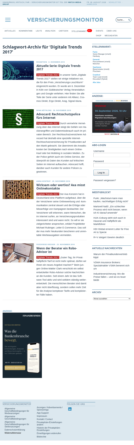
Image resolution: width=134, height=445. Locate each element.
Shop (98, 35)
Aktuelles (10, 31)
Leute (39, 31)
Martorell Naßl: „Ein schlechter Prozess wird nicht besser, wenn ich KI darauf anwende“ (110, 209)
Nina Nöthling (44, 110)
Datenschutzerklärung (15, 430)
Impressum (42, 416)
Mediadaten (111, 35)
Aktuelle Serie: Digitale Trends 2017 (58, 67)
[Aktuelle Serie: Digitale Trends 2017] (18, 70)
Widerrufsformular (13, 433)
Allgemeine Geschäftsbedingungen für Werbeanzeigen (17, 410)
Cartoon (63, 31)
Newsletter (115, 2)
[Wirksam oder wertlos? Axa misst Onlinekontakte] (18, 189)
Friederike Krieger (45, 244)
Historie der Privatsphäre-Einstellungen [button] (48, 429)
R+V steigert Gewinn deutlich (108, 237)
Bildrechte (41, 437)
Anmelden (92, 4)
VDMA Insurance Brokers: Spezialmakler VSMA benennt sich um (111, 265)
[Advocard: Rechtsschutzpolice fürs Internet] (18, 118)
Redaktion (41, 62)
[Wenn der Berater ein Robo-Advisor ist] (18, 252)
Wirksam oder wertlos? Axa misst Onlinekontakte (60, 187)
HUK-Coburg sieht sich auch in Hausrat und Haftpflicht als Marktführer (109, 220)
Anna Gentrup (43, 181)
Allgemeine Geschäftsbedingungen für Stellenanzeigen (17, 424)
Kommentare (26, 31)
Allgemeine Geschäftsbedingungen (15, 417)
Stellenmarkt (81, 31)
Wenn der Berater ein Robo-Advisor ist (56, 250)
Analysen (50, 31)
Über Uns (112, 31)
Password (98, 161)
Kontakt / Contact (45, 419)
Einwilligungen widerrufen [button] (49, 433)
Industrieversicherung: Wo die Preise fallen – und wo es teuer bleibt (109, 276)
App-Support (43, 413)
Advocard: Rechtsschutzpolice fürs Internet (58, 116)
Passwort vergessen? (104, 180)
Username (98, 151)
